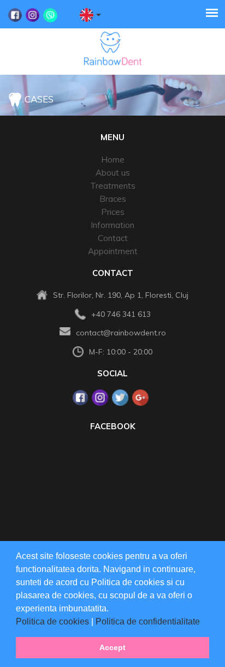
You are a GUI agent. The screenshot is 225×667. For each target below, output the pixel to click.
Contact (113, 238)
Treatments (112, 186)
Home (113, 159)
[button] (203, 622)
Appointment (113, 251)
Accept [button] (112, 647)
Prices (113, 212)
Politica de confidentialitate (149, 621)
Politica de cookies (53, 621)
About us (113, 172)
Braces (112, 199)
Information (112, 225)
